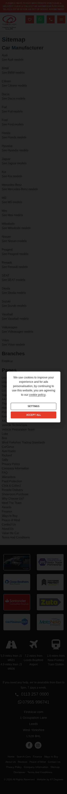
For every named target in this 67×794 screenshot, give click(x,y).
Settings (33, 406)
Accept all (33, 415)
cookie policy (37, 394)
